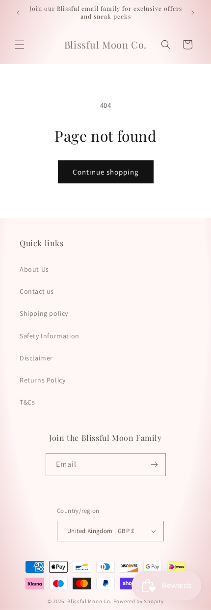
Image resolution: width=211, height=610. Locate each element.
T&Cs (27, 402)
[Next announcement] (193, 13)
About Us (34, 269)
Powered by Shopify (138, 601)
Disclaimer (36, 358)
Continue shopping (106, 172)
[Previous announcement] (18, 13)
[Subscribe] (154, 464)
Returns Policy (42, 380)
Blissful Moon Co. (89, 601)
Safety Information (49, 335)
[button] (19, 44)
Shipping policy (44, 313)
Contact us (37, 291)
